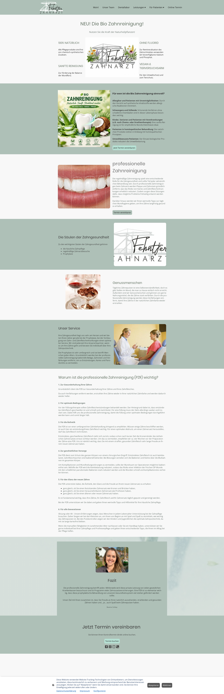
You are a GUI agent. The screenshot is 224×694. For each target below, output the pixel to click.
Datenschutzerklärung (66, 691)
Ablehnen (167, 685)
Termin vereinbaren (122, 212)
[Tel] (117, 646)
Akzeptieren (153, 685)
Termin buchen (112, 641)
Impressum (85, 691)
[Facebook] (106, 646)
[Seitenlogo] (51, 7)
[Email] (113, 646)
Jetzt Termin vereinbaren (124, 148)
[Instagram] (110, 646)
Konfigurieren (100, 691)
